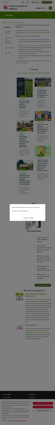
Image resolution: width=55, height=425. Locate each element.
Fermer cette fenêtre (28, 218)
